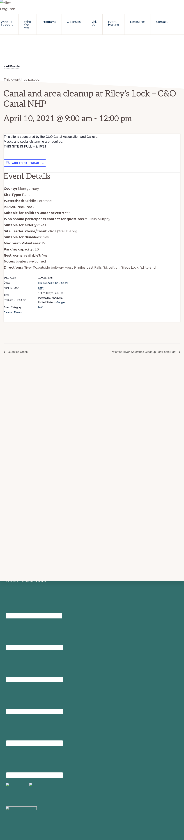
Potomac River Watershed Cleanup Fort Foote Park (144, 352)
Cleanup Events (13, 312)
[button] (178, 20)
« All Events (12, 66)
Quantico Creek (17, 352)
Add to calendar (25, 163)
